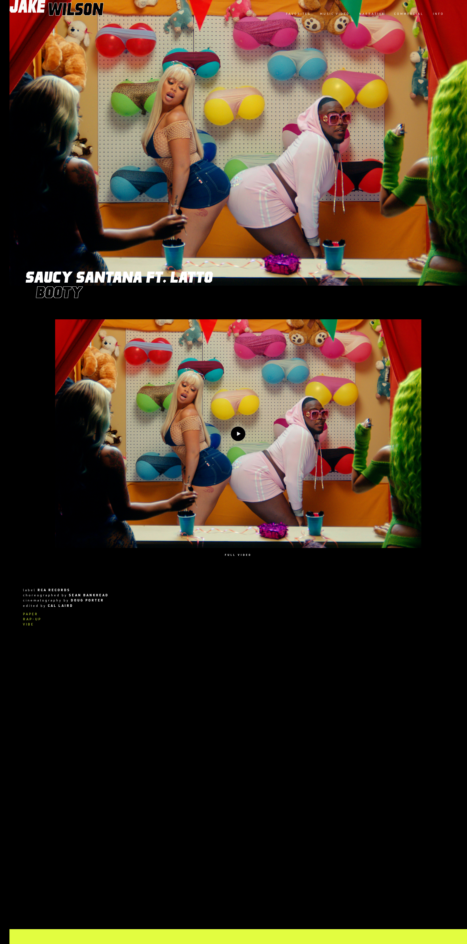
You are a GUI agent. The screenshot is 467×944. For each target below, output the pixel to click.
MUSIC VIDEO (335, 13)
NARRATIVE (372, 13)
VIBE (28, 624)
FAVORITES (298, 13)
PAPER (30, 614)
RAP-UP (32, 619)
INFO (438, 13)
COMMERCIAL (408, 13)
